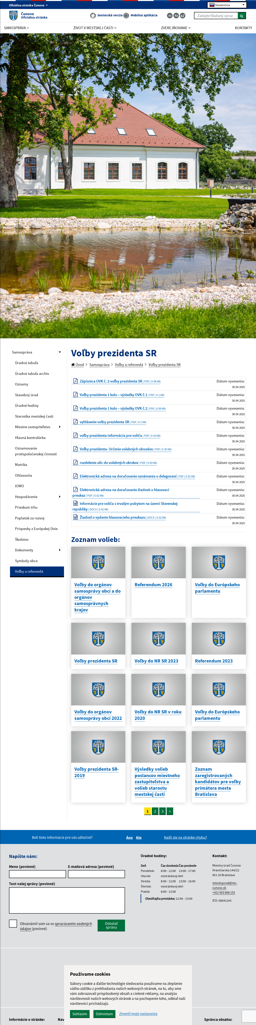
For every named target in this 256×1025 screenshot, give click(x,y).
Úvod (79, 364)
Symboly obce (26, 560)
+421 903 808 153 (223, 892)
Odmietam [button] (104, 1013)
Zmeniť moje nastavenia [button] (138, 1014)
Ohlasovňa (23, 475)
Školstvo (21, 539)
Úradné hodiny (27, 405)
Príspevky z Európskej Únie (36, 528)
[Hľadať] (242, 15)
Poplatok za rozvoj (29, 518)
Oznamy (21, 384)
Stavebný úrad (26, 394)
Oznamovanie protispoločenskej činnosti (36, 451)
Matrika (21, 464)
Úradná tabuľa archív (32, 373)
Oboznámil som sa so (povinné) (56, 926)
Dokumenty (24, 550)
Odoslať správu (111, 925)
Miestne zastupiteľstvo (32, 426)
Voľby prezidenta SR (165, 364)
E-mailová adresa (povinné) (91, 866)
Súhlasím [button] (79, 1013)
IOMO (19, 485)
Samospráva (22, 352)
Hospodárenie (26, 496)
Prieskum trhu (26, 507)
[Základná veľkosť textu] (176, 15)
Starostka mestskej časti (34, 416)
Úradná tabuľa (26, 362)
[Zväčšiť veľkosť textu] (182, 15)
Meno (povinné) (22, 866)
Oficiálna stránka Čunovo (27, 5)
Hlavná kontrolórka (30, 437)
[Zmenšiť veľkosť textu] (170, 15)
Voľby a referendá (29, 571)
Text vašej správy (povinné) (32, 883)
